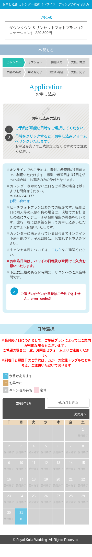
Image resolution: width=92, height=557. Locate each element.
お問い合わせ (20, 201)
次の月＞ (80, 414)
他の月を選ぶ (68, 403)
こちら (56, 250)
